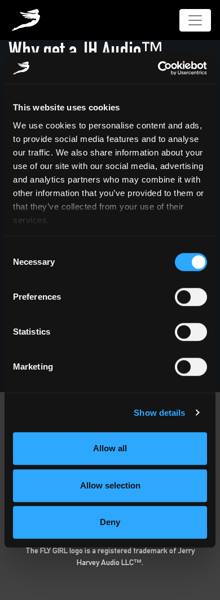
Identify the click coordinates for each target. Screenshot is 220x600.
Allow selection (110, 485)
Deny (110, 522)
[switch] (191, 297)
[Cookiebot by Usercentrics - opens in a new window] (158, 68)
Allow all (110, 448)
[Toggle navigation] (195, 20)
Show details (159, 412)
